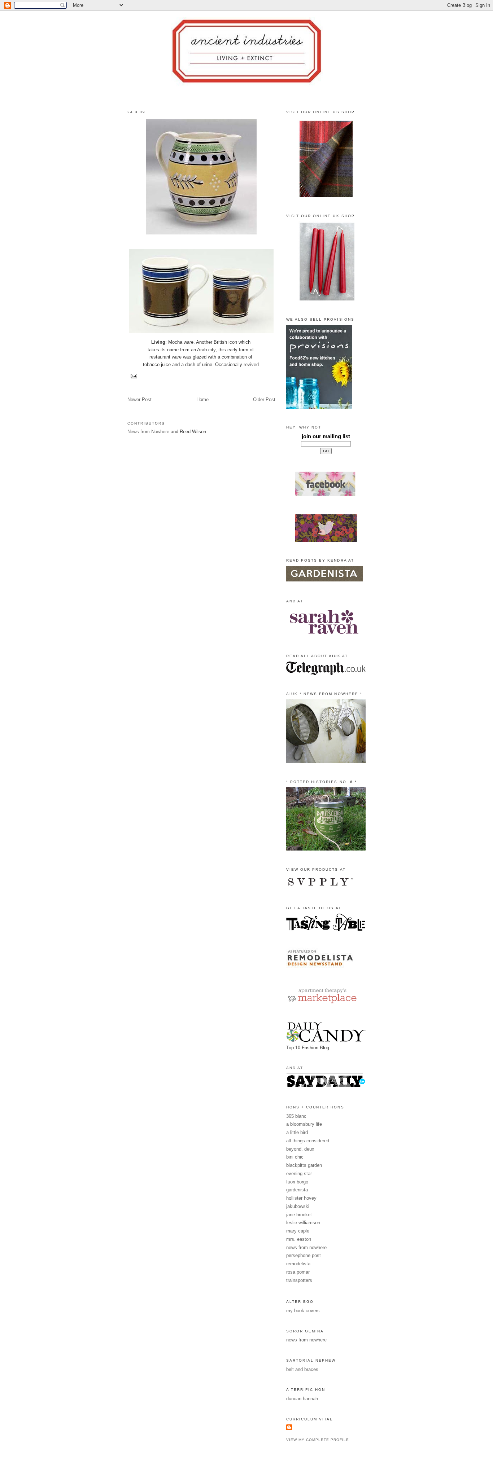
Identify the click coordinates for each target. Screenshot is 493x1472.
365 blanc (296, 1116)
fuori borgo (297, 1182)
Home (202, 399)
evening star (299, 1173)
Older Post (264, 399)
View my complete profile (317, 1440)
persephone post (303, 1255)
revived (251, 364)
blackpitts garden (304, 1165)
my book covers (303, 1310)
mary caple (297, 1231)
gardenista (297, 1189)
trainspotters (299, 1280)
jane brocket (299, 1214)
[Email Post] (133, 376)
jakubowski (297, 1206)
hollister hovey (301, 1198)
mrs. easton (298, 1239)
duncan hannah (302, 1398)
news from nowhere (306, 1247)
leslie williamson (303, 1222)
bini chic (295, 1157)
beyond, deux (300, 1149)
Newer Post (139, 399)
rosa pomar (298, 1272)
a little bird (297, 1132)
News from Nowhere (148, 431)
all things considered (307, 1140)
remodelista (298, 1263)
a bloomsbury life (304, 1124)
